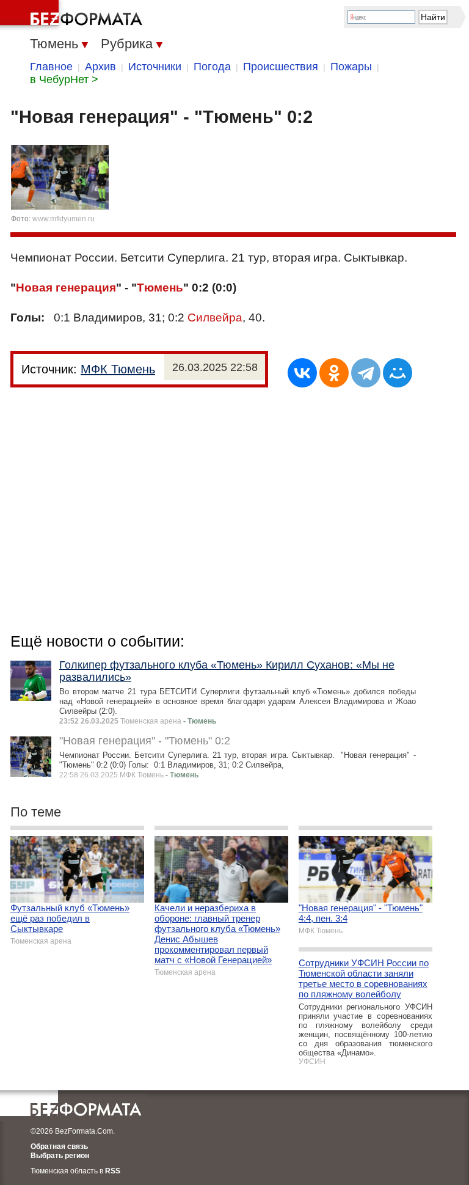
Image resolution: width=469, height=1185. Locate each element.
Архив (100, 67)
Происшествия (280, 67)
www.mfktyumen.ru (63, 219)
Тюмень (160, 287)
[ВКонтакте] (302, 372)
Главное (51, 67)
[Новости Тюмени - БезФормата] (73, 15)
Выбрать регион (60, 1155)
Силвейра (214, 317)
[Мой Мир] (397, 372)
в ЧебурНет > (64, 79)
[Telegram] (365, 372)
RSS (112, 1171)
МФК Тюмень (118, 369)
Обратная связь (59, 1146)
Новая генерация (66, 287)
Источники (154, 67)
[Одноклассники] (334, 372)
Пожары (351, 67)
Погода (212, 67)
